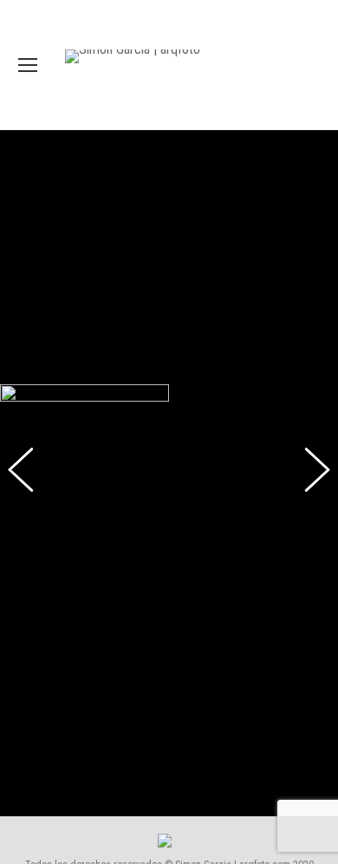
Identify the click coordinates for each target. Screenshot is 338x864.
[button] (30, 497)
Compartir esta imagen (24, 843)
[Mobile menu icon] (27, 65)
